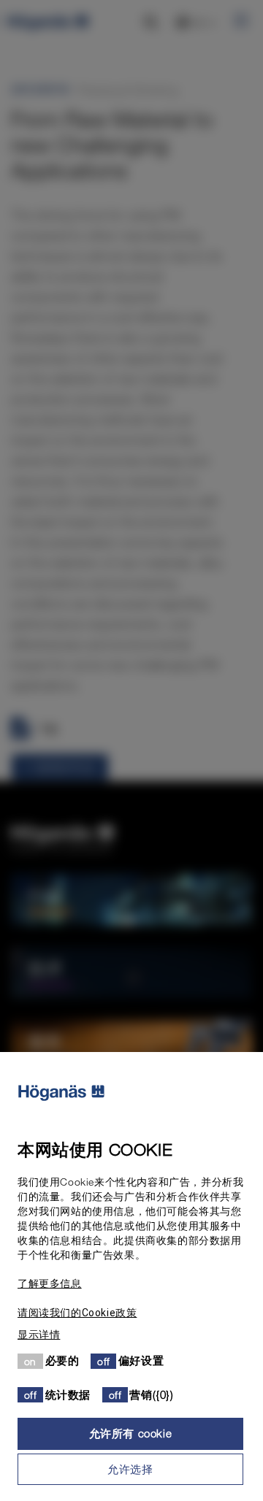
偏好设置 (141, 1360)
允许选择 (130, 1468)
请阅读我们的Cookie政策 (77, 1312)
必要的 (62, 1360)
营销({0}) (151, 1394)
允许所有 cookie (130, 1433)
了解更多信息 (50, 1283)
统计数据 (68, 1394)
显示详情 (39, 1334)
